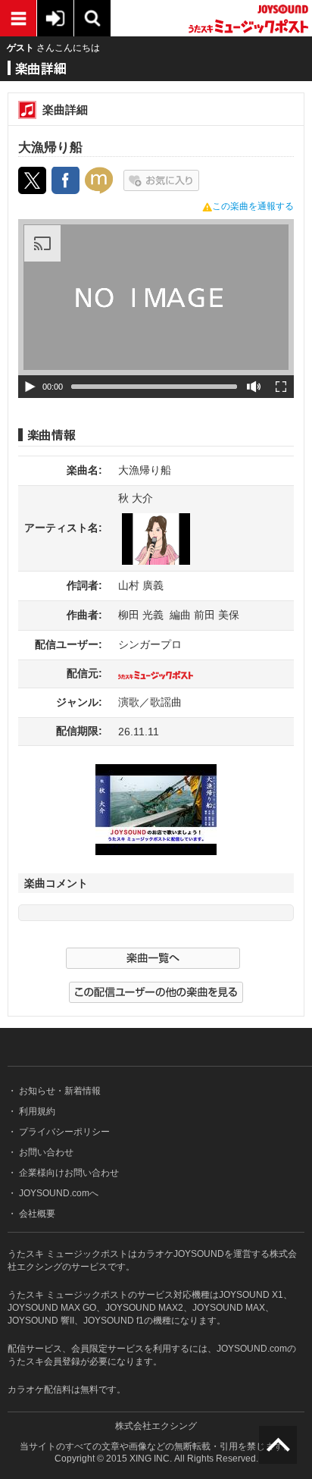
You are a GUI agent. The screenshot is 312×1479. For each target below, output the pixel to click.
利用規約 (36, 1111)
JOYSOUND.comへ (57, 1193)
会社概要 (36, 1213)
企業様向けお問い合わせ (68, 1172)
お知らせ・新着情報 (59, 1091)
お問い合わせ (45, 1152)
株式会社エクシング (156, 1426)
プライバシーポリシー (63, 1131)
